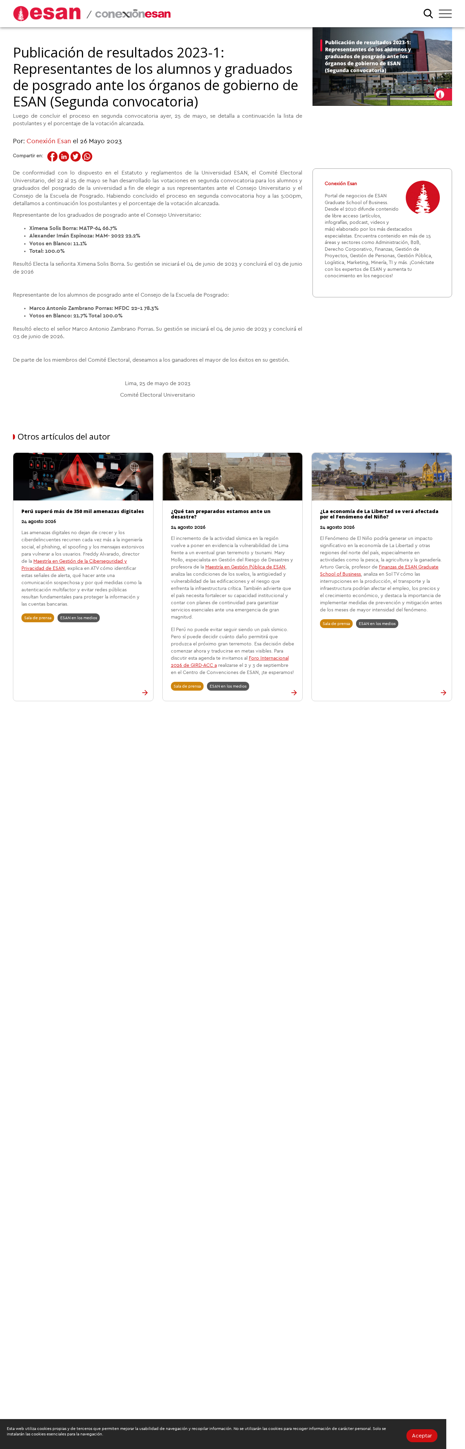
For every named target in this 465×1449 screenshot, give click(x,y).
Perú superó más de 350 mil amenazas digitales (82, 511)
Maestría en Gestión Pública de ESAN (245, 567)
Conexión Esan (49, 141)
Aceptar (422, 1435)
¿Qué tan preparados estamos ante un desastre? (221, 514)
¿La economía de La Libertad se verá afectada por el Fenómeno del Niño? (379, 514)
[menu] (445, 13)
